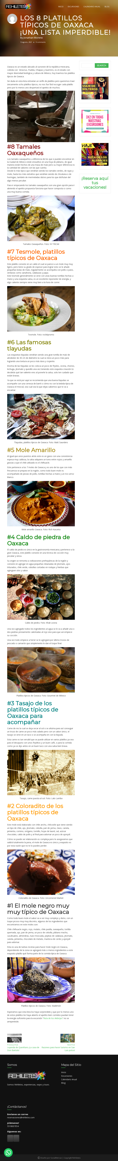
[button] (41, 116)
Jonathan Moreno (33, 37)
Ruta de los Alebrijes (52, 1018)
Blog (107, 6)
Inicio (60, 6)
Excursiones (73, 6)
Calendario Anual (91, 6)
